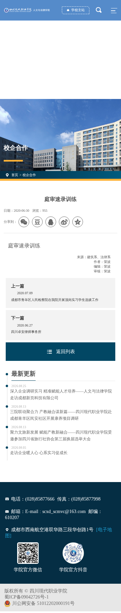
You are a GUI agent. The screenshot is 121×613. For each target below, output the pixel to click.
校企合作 (29, 175)
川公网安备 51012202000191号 (43, 603)
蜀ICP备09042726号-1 (26, 597)
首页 (14, 175)
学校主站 (78, 10)
